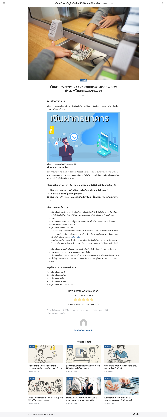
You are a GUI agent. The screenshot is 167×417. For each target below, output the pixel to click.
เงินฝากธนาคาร (86, 310)
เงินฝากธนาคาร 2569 (101, 310)
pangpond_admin (83, 330)
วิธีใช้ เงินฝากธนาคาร (71, 310)
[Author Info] (83, 326)
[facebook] (134, 414)
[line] (137, 414)
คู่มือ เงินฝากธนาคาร (55, 310)
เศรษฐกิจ (84, 80)
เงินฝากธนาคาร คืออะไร (56, 313)
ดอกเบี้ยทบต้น (74, 237)
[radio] (75, 300)
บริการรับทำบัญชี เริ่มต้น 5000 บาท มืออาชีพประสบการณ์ (83, 3)
